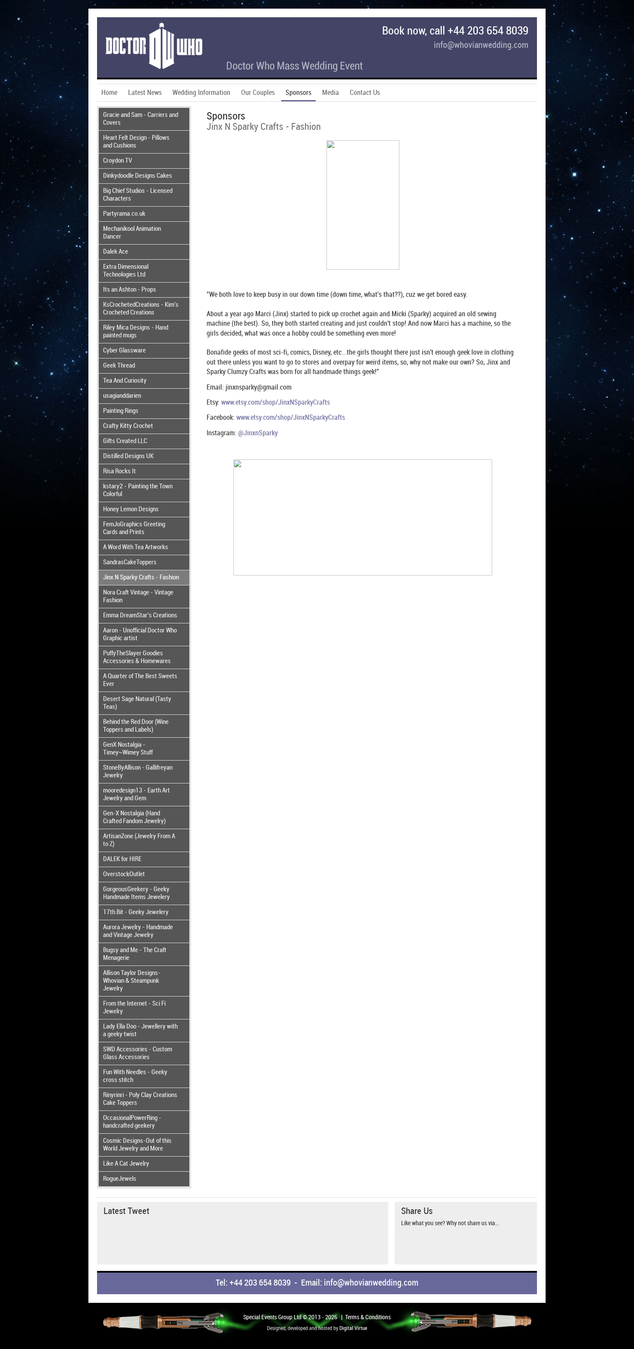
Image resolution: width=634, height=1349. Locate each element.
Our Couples (258, 93)
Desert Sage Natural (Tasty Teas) (137, 703)
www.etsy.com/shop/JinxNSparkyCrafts (275, 402)
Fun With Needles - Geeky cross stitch (135, 1076)
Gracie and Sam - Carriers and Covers (140, 119)
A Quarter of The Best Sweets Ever (140, 680)
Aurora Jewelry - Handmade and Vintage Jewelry (138, 931)
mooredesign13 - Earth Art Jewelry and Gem (136, 794)
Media (330, 93)
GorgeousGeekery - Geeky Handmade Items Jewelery (136, 893)
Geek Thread (119, 365)
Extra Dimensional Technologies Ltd (125, 271)
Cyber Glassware (124, 350)
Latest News (145, 93)
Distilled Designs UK (128, 456)
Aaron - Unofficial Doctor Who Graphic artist (140, 634)
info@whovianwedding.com (481, 45)
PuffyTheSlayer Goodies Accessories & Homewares (137, 657)
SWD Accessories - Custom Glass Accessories (137, 1053)
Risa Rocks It (119, 471)
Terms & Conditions (368, 1317)
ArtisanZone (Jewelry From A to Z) (139, 840)
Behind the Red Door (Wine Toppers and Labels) (136, 726)
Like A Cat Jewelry (126, 1163)
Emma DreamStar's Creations (140, 615)
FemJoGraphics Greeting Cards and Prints (134, 528)
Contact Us (365, 93)
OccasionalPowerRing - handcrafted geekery (132, 1122)
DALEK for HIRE (122, 859)
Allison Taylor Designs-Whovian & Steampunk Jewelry (131, 981)
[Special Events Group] (234, 70)
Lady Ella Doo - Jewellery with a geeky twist (140, 1030)
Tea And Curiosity (125, 380)
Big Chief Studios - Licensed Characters (138, 195)
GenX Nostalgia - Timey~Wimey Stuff (128, 749)
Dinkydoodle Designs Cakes (137, 176)
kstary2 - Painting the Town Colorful (138, 490)
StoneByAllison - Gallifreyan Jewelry (138, 771)
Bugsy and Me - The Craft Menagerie (134, 954)
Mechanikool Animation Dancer (132, 233)
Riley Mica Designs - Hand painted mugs (135, 331)
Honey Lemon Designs (131, 509)
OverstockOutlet (124, 874)
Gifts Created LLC (125, 441)
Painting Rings (120, 411)
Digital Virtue (353, 1328)
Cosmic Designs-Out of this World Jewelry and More (137, 1145)
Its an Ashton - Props (129, 289)
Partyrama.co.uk (124, 214)
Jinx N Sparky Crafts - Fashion (141, 577)
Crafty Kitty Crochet (128, 426)
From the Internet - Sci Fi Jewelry (134, 1007)
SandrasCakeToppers (130, 562)
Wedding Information (201, 93)
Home (109, 93)
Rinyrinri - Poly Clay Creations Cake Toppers (140, 1099)
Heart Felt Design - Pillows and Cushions (136, 142)
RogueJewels (119, 1179)
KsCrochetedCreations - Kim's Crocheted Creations (141, 309)
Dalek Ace (115, 251)
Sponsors (298, 93)
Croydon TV (117, 160)
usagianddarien (122, 396)
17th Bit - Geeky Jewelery (136, 912)
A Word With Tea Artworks (135, 547)
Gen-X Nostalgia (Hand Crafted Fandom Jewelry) (134, 817)
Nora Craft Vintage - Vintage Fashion (138, 596)
